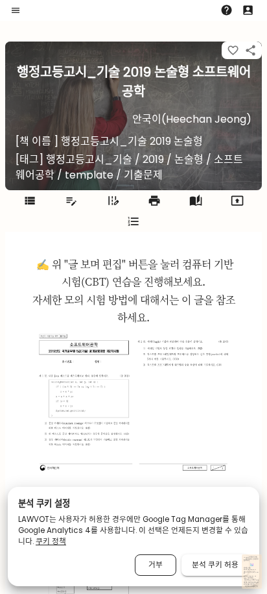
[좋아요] (233, 50)
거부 (155, 565)
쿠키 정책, (247, 585)
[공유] (250, 50)
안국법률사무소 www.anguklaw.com (250, 569)
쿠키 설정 (252, 585)
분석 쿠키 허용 (215, 565)
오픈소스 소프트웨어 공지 (251, 587)
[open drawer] (15, 10)
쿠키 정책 (51, 541)
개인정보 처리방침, (248, 583)
